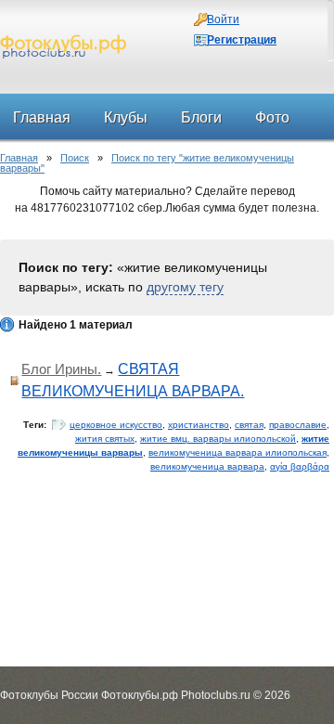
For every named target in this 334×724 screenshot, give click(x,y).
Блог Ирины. (61, 369)
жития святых (105, 438)
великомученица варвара (207, 466)
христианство (198, 425)
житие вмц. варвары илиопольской (218, 438)
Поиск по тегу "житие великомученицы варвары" (147, 163)
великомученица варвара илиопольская (237, 452)
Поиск (74, 157)
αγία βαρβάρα (299, 466)
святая (249, 425)
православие (298, 425)
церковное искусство (116, 425)
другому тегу (185, 286)
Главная (19, 157)
